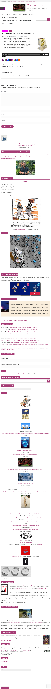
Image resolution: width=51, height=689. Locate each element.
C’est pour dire (36, 5)
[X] (10, 60)
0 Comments (24, 36)
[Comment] (3, 60)
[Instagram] (12, 60)
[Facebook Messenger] (17, 60)
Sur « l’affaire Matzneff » (25, 20)
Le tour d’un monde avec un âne (9, 20)
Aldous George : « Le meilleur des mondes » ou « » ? (26, 333)
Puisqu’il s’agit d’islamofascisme (42, 64)
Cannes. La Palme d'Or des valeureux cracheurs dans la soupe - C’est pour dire (18, 344)
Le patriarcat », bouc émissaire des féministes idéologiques (23, 1)
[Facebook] (8, 60)
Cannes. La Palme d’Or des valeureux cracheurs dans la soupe (24, 336)
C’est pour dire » (4, 650)
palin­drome (40, 544)
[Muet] (43, 54)
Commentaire (4, 91)
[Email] (6, 60)
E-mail (3, 114)
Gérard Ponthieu (14, 650)
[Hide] (0, 11)
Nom (2, 108)
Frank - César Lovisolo (5, 340)
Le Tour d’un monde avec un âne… (36, 622)
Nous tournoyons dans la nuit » (10, 17)
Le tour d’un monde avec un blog (27, 14)
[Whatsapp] (15, 60)
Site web (3, 120)
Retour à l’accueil (6, 14)
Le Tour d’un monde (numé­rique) (14, 622)
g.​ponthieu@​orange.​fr (20, 373)
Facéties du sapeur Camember (20, 229)
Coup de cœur (5, 30)
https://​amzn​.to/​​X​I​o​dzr (41, 588)
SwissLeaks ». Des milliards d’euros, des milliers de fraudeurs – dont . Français (13, 66)
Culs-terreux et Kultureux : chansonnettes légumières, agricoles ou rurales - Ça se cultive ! (20, 348)
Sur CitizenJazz (9, 23)
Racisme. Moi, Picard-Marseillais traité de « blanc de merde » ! (23, 327)
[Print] (19, 60)
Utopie (10, 30)
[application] (25, 54)
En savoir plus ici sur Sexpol (6, 640)
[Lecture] (3, 54)
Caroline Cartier (16, 39)
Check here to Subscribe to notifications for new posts (15, 130)
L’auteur (15, 14)
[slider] (46, 54)
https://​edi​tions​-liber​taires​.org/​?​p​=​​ (22, 588)
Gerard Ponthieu (13, 36)
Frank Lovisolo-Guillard (6, 333)
